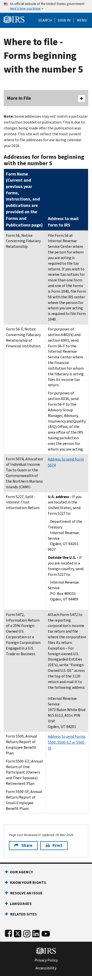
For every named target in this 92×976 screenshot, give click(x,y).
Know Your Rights (28, 882)
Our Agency (21, 872)
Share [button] (26, 845)
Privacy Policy (46, 960)
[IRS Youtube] (45, 932)
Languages (21, 903)
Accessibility (46, 968)
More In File (19, 98)
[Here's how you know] (46, 6)
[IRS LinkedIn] (36, 932)
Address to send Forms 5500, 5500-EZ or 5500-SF (67, 742)
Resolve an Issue (26, 893)
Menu (82, 20)
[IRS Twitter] (17, 932)
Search (45, 20)
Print (57, 845)
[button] (64, 20)
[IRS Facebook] (8, 932)
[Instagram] (26, 932)
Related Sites (23, 914)
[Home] (14, 19)
